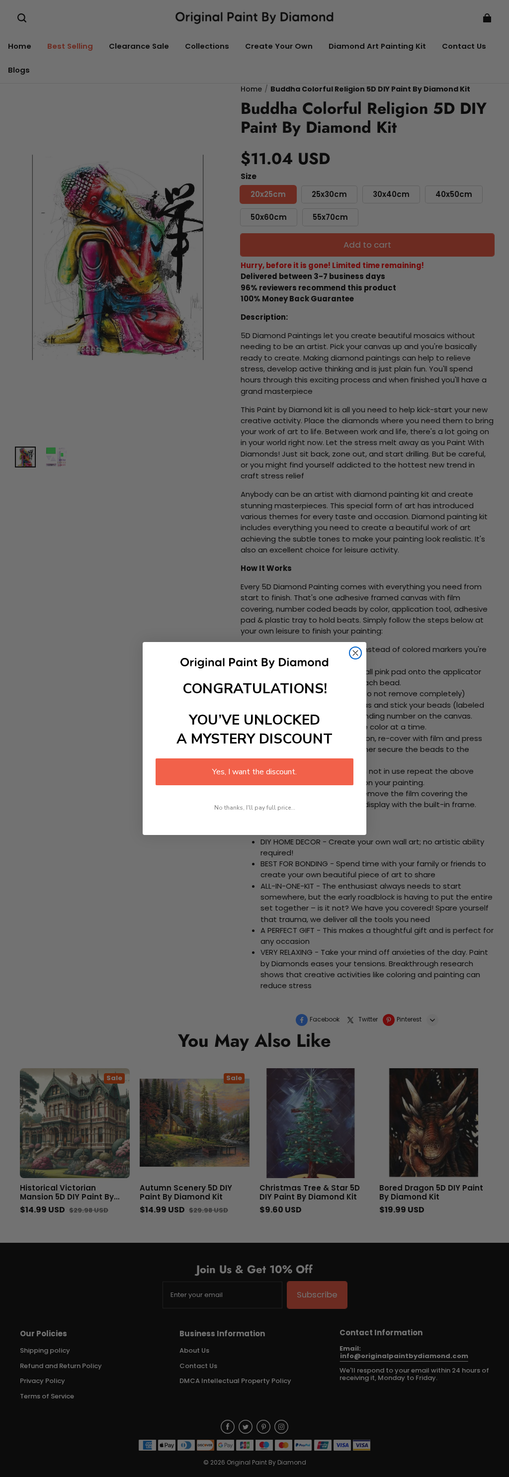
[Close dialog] (355, 653)
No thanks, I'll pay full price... (254, 808)
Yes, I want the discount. (254, 771)
